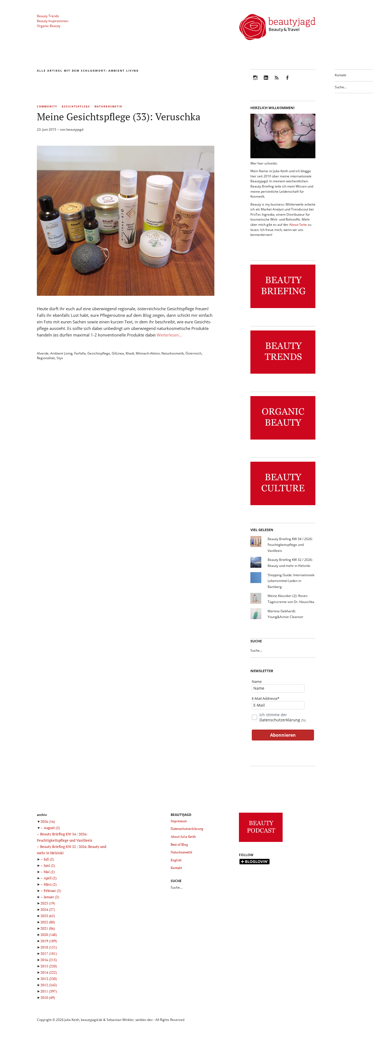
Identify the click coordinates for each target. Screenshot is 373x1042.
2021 (47, 928)
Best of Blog (179, 844)
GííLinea (118, 353)
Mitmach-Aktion (148, 353)
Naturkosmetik (108, 106)
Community (47, 106)
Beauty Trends (48, 16)
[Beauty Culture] (282, 505)
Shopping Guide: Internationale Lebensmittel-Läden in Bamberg (291, 581)
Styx (60, 358)
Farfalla (80, 353)
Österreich (193, 353)
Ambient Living (61, 353)
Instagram (255, 81)
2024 (47, 909)
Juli (49, 859)
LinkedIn (266, 81)
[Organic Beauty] (282, 439)
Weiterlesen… (169, 335)
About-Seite (298, 224)
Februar (52, 890)
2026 (47, 821)
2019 (48, 940)
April (50, 878)
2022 (47, 922)
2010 (47, 997)
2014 (48, 972)
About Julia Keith (183, 837)
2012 (48, 984)
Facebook (287, 81)
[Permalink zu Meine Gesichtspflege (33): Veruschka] (125, 294)
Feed (277, 81)
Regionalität (46, 358)
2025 (47, 903)
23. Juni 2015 (46, 129)
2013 (48, 978)
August (52, 827)
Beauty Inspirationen (52, 21)
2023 (47, 915)
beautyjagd (74, 129)
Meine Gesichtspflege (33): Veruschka (118, 116)
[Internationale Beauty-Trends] (282, 373)
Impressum (179, 821)
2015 (48, 966)
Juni (49, 865)
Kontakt (340, 75)
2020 (48, 934)
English (176, 860)
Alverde (43, 353)
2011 (48, 991)
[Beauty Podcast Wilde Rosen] (261, 842)
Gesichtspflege (76, 106)
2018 (48, 947)
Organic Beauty (48, 26)
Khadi (130, 353)
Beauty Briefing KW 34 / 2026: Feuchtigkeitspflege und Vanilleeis (290, 545)
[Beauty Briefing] (282, 308)
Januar (51, 896)
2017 (48, 953)
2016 (48, 959)
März (50, 884)
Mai (49, 871)
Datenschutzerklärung (279, 719)
